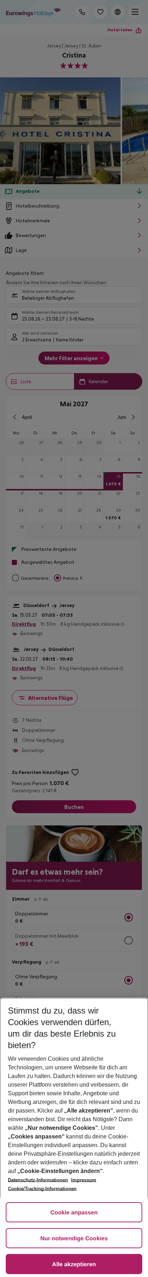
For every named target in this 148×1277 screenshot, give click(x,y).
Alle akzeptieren (74, 1265)
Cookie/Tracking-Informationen (42, 1188)
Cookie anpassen (74, 1213)
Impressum (83, 1180)
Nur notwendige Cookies (74, 1239)
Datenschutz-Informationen (38, 1180)
